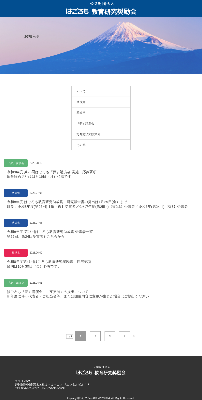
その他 (81, 144)
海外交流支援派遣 (88, 134)
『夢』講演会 (85, 123)
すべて (81, 91)
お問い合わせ (198, 4)
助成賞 (81, 102)
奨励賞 (81, 112)
